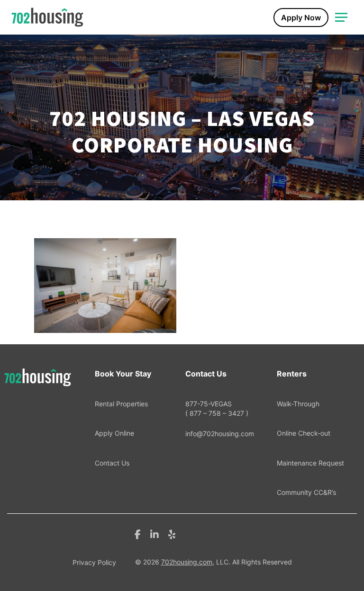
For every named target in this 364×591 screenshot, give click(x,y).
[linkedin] (154, 533)
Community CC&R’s (306, 492)
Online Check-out (303, 433)
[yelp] (171, 533)
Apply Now (301, 17)
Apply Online (114, 433)
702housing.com (186, 562)
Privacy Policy (94, 562)
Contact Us (112, 463)
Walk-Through (298, 404)
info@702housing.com (219, 434)
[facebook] (138, 533)
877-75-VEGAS (216, 408)
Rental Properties (121, 404)
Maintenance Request (310, 463)
